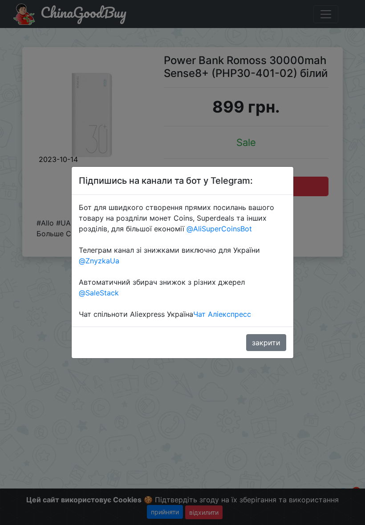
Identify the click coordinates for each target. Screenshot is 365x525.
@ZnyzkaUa (99, 260)
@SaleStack (99, 292)
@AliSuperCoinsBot (219, 228)
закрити (266, 342)
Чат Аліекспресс (222, 314)
